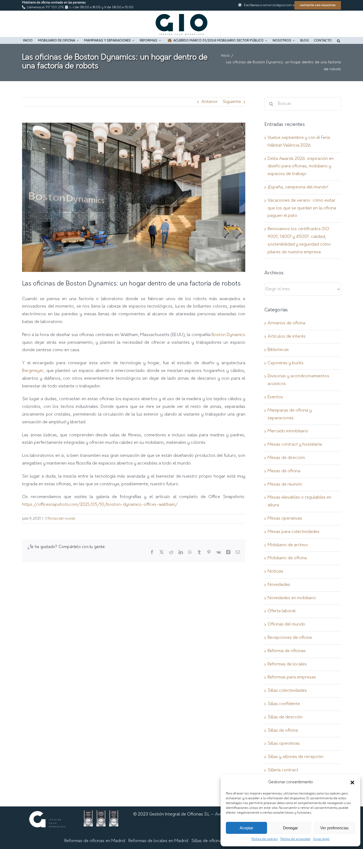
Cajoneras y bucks (285, 363)
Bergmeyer (33, 371)
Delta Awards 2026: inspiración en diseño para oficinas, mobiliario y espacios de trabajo (301, 166)
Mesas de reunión (285, 484)
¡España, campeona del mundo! (298, 187)
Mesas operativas (285, 518)
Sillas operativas (284, 744)
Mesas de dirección (286, 458)
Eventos (275, 397)
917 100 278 (54, 7)
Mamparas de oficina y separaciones (290, 414)
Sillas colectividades (287, 691)
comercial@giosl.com (277, 5)
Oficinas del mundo (60, 518)
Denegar (290, 828)
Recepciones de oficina (290, 638)
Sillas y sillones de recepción (295, 757)
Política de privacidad (295, 839)
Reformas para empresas (292, 677)
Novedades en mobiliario (292, 598)
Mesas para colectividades (293, 532)
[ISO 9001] (88, 814)
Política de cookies (264, 839)
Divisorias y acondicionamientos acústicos (298, 380)
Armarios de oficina (286, 323)
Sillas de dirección (285, 717)
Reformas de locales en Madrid (158, 841)
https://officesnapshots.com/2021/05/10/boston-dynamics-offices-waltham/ (100, 505)
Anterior (209, 102)
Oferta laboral (282, 611)
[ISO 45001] (113, 814)
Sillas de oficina (283, 730)
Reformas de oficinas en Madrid (94, 841)
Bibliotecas (278, 350)
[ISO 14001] (100, 814)
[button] (352, 782)
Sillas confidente (284, 704)
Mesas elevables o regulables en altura (299, 501)
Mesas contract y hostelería (295, 444)
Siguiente (232, 102)
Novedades (279, 585)
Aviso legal (321, 839)
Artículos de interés (287, 336)
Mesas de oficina (284, 471)
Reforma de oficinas (287, 651)
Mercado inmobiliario (288, 431)
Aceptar (246, 828)
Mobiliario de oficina (287, 558)
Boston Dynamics (228, 335)
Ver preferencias (334, 828)
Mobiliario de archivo (288, 545)
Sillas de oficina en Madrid (216, 841)
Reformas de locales (287, 664)
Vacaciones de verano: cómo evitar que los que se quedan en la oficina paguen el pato (302, 208)
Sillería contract (283, 770)
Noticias (275, 571)
